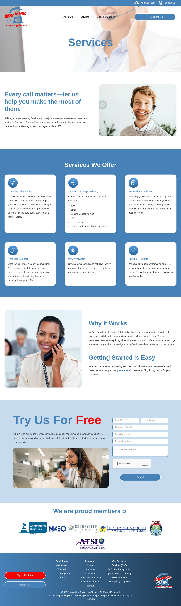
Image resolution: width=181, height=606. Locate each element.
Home (90, 565)
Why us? (61, 569)
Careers (62, 577)
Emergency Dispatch (119, 581)
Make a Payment (61, 573)
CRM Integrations (119, 577)
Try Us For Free (155, 17)
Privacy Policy (75, 595)
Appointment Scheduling (119, 573)
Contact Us (25, 585)
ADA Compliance (58, 595)
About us (90, 569)
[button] (69, 17)
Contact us (90, 573)
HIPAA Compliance (94, 595)
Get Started (61, 565)
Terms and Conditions (90, 577)
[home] (25, 17)
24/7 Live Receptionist (119, 569)
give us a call (124, 370)
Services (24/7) (119, 565)
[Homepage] (163, 580)
